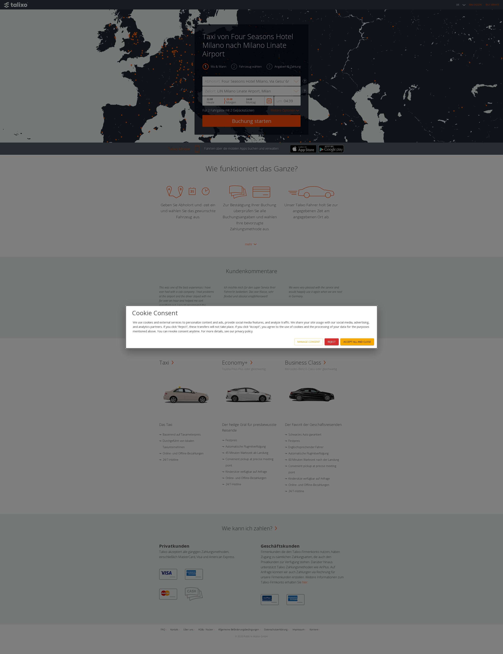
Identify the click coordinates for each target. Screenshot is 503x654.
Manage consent (308, 342)
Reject (332, 342)
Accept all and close (357, 342)
